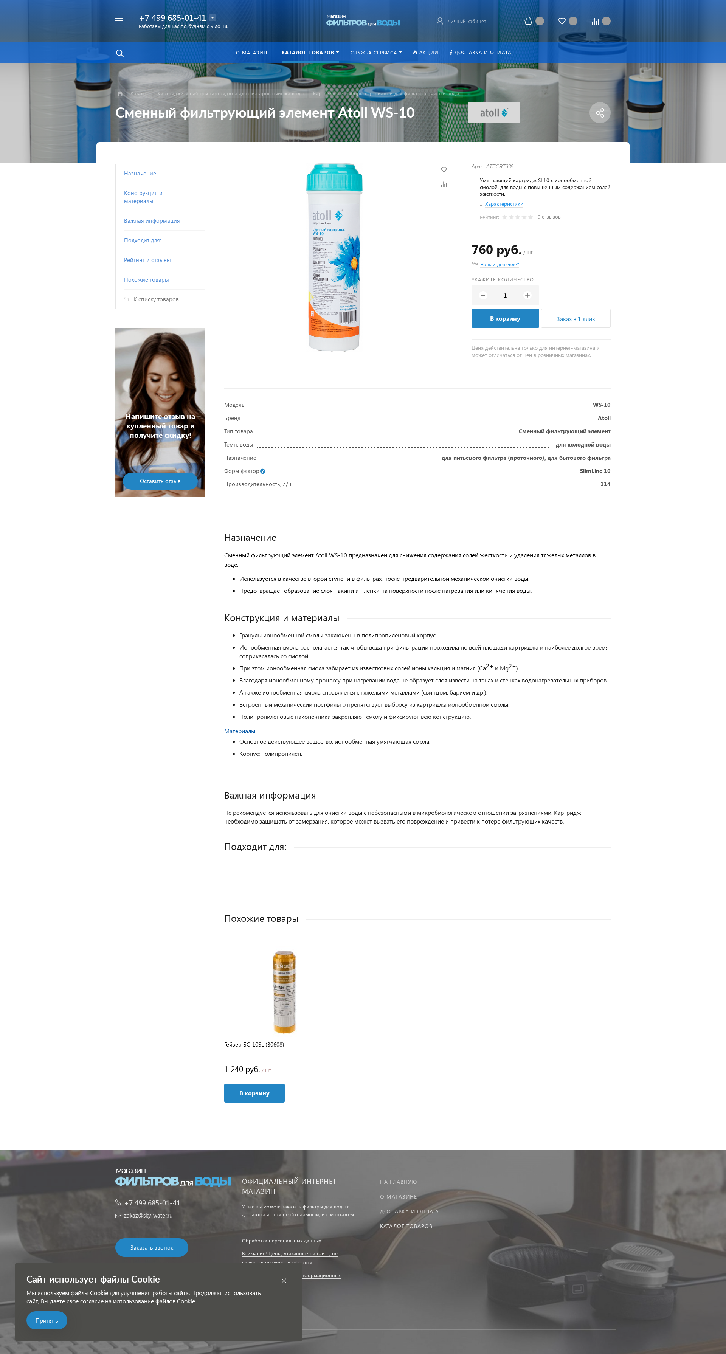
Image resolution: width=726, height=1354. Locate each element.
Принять (47, 1320)
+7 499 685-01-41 (172, 17)
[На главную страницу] (362, 20)
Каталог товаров (406, 1226)
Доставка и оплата (409, 1211)
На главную (398, 1181)
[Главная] (120, 93)
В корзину (505, 318)
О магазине (398, 1196)
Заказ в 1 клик (576, 319)
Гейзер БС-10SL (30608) (254, 1044)
